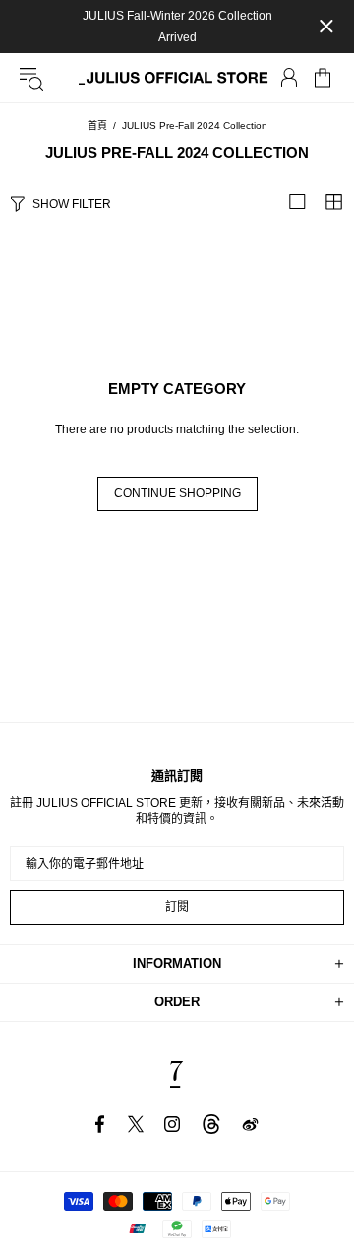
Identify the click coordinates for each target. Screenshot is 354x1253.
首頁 (97, 125)
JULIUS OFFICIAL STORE (177, 78)
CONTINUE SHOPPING (177, 493)
